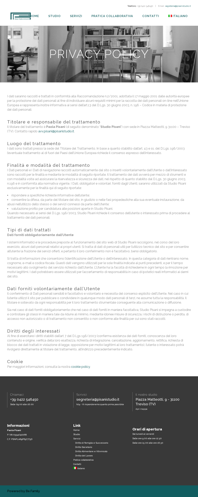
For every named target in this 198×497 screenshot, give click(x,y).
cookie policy (80, 367)
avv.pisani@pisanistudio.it (56, 131)
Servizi (76, 438)
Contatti (77, 464)
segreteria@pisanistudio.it (178, 6)
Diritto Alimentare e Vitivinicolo (91, 451)
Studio (76, 434)
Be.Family (33, 491)
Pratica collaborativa (83, 460)
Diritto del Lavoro (84, 455)
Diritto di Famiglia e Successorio (91, 443)
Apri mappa (141, 409)
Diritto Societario (83, 447)
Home (76, 430)
